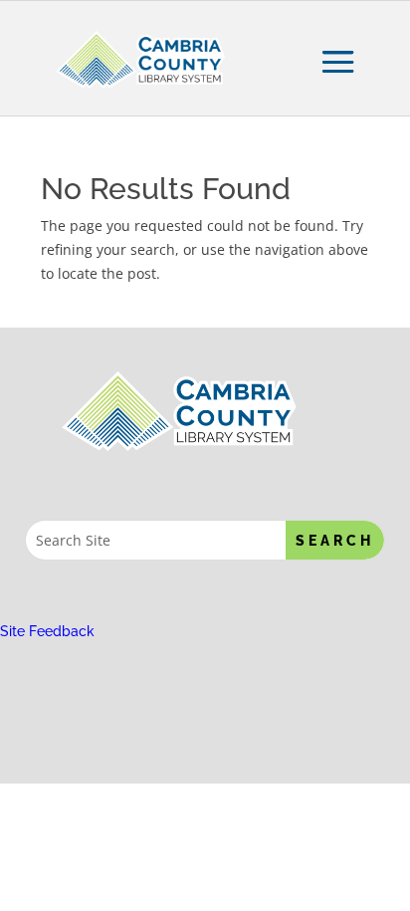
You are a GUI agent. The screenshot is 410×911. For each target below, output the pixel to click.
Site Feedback (47, 631)
